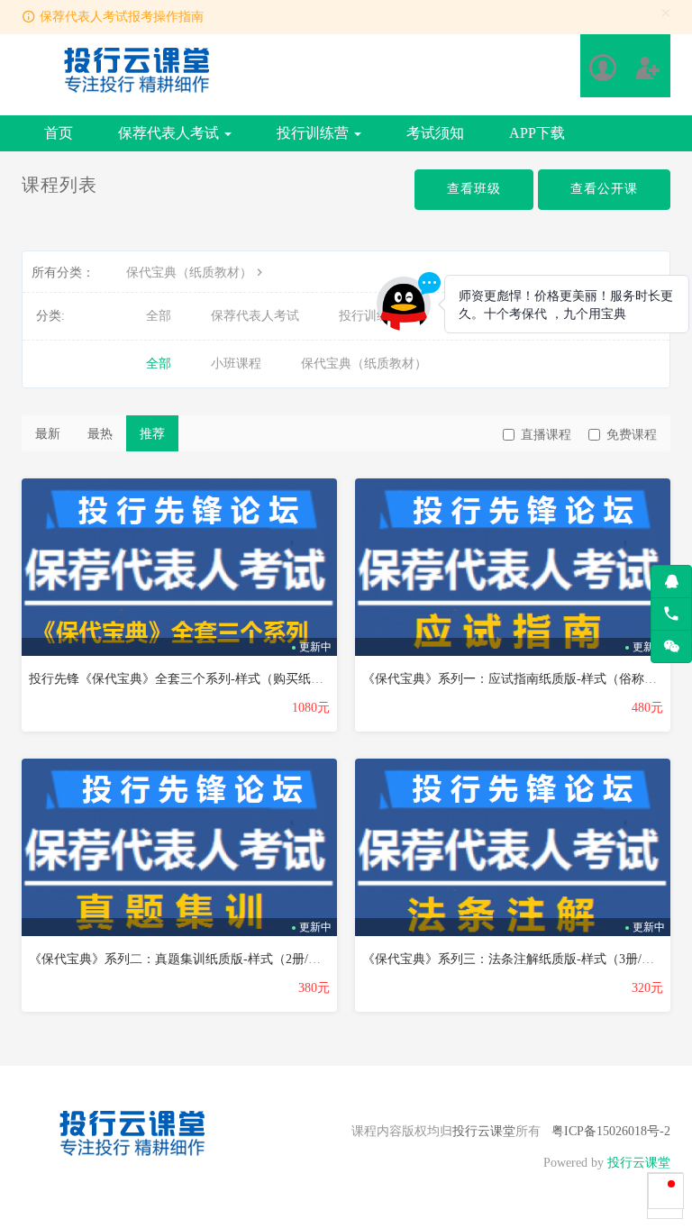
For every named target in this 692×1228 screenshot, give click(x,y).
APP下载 (537, 133)
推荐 (152, 434)
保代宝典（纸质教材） (189, 272)
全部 (158, 316)
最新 (47, 434)
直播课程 (546, 434)
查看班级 (474, 189)
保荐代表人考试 (170, 133)
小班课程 (236, 363)
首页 (58, 133)
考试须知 (435, 133)
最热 (100, 434)
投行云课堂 (483, 1131)
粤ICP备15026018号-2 (610, 1131)
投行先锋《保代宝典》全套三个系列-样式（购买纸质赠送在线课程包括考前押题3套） (267, 679)
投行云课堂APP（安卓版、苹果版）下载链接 (174, 18)
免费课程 (631, 434)
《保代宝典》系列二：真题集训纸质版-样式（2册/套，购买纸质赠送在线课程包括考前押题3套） (298, 959)
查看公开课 (604, 189)
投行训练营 (314, 133)
